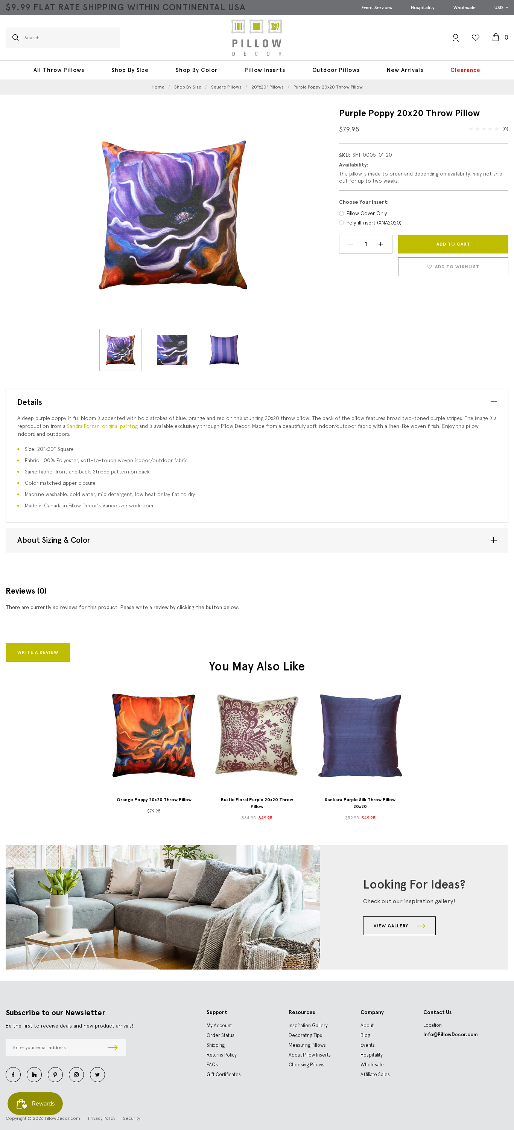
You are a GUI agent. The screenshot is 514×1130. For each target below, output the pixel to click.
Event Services (377, 7)
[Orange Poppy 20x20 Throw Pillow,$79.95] (154, 735)
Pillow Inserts (265, 70)
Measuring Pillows (307, 1045)
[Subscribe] (112, 1047)
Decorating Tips (305, 1035)
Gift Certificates (224, 1074)
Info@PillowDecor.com (450, 1034)
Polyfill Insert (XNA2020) (374, 223)
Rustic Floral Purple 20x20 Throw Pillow (257, 803)
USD (499, 7)
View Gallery (392, 925)
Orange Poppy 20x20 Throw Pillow (154, 799)
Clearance (465, 70)
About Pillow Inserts (310, 1055)
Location (432, 1025)
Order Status (220, 1035)
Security (131, 1118)
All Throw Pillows (58, 70)
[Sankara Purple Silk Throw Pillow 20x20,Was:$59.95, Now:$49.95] (360, 735)
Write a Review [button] (37, 652)
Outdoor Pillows (336, 70)
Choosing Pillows (306, 1064)
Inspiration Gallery (308, 1025)
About (367, 1025)
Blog (365, 1035)
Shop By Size (130, 70)
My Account (219, 1025)
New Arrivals (405, 70)
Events (367, 1045)
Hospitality (423, 7)
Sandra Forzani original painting (101, 426)
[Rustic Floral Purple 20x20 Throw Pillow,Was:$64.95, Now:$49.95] (257, 735)
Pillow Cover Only (367, 213)
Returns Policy (222, 1055)
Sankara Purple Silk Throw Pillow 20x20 (360, 803)
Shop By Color (196, 70)
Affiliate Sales (375, 1074)
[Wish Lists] (475, 38)
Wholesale (464, 7)
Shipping (216, 1045)
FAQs (212, 1064)
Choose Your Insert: (364, 202)
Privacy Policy (101, 1118)
